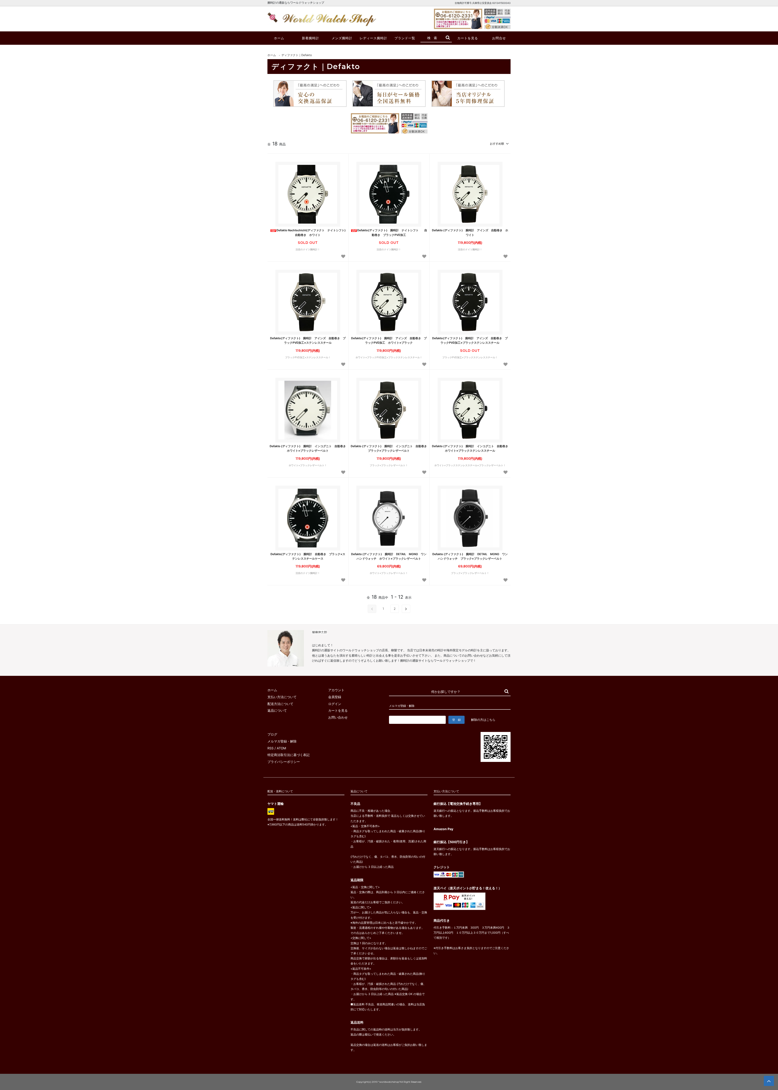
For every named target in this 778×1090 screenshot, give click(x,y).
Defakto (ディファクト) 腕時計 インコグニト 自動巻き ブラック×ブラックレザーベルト (389, 448)
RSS (270, 748)
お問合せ (499, 38)
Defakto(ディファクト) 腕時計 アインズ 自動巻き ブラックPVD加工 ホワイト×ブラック (389, 340)
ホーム (279, 38)
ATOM (281, 748)
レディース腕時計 (373, 38)
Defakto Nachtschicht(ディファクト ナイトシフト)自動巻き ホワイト (311, 232)
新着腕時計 (310, 38)
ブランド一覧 (404, 38)
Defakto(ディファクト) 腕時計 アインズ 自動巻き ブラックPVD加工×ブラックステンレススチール (470, 340)
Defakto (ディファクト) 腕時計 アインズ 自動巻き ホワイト (470, 232)
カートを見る (467, 38)
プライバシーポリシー (283, 762)
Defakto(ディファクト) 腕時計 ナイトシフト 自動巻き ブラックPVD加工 (392, 232)
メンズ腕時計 (342, 38)
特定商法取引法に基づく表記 (288, 755)
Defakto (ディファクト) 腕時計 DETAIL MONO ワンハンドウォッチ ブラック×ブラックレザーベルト (470, 556)
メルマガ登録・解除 (282, 741)
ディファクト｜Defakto (296, 55)
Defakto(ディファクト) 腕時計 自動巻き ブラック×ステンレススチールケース (307, 556)
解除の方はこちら (483, 720)
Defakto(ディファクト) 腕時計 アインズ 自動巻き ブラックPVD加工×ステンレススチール (308, 340)
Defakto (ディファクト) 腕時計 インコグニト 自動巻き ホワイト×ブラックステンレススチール (470, 448)
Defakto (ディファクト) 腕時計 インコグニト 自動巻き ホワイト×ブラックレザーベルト (308, 448)
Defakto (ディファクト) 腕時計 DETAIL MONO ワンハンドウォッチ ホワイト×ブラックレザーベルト (388, 556)
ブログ (272, 734)
